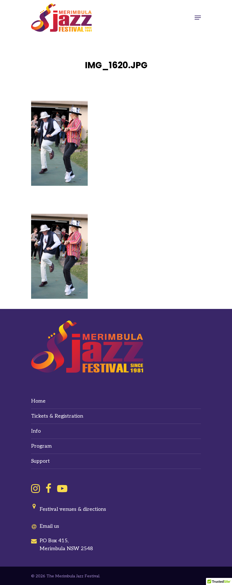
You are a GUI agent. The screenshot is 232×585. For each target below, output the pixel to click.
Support (40, 461)
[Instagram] (35, 488)
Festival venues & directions (73, 509)
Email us (49, 526)
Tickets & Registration (57, 416)
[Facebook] (48, 488)
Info (36, 431)
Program (41, 446)
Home (38, 401)
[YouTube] (62, 488)
